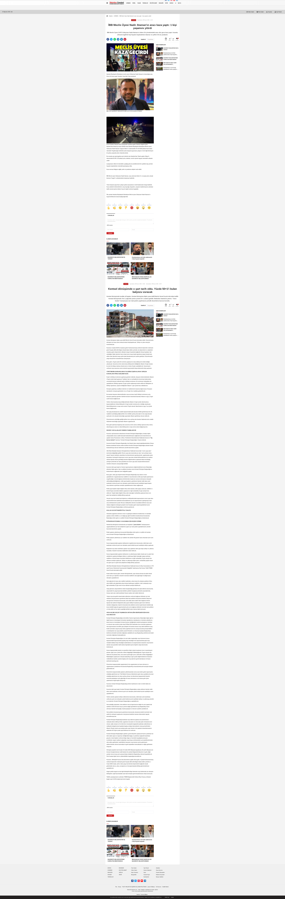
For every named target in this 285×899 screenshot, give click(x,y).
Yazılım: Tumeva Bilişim (142, 894)
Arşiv (145, 872)
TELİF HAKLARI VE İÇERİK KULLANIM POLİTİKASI (134, 886)
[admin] (145, 881)
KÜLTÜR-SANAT (153, 3)
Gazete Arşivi (147, 874)
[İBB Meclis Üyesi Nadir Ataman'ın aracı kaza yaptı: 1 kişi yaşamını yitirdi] (130, 57)
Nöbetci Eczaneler (160, 874)
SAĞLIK (171, 3)
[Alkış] (114, 205)
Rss (116, 886)
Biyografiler (133, 874)
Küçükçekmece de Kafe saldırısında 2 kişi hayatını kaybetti (142, 258)
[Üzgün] (149, 205)
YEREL (134, 3)
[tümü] (175, 3)
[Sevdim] (120, 205)
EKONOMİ (121, 868)
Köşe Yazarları (134, 872)
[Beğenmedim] (126, 205)
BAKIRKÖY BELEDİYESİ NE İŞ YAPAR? (116, 258)
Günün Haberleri (147, 870)
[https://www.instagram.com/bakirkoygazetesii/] (139, 881)
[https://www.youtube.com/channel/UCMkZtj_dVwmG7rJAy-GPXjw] (142, 881)
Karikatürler (146, 876)
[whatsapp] (114, 39)
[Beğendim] (109, 205)
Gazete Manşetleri (160, 872)
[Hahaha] (137, 205)
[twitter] (111, 39)
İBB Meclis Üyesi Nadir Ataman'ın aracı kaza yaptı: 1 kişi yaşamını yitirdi (135, 16)
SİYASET (110, 874)
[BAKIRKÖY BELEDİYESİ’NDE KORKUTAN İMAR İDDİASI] (118, 268)
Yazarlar (270, 11)
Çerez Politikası (151, 886)
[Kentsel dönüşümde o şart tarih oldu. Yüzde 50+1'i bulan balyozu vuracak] (130, 323)
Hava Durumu (159, 870)
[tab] (111, 215)
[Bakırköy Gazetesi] (116, 3)
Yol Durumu (158, 886)
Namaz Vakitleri (159, 876)
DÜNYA (109, 868)
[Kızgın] (132, 205)
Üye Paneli (279, 11)
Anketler (158, 868)
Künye (119, 886)
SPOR (166, 3)
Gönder (110, 233)
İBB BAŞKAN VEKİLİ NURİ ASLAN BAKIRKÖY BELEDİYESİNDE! (141, 277)
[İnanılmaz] (143, 205)
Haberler (111, 16)
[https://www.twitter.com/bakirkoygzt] (135, 881)
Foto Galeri (261, 11)
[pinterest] (125, 39)
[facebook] (108, 39)
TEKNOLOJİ (145, 3)
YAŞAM (139, 3)
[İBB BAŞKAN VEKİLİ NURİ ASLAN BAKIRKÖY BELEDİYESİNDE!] (142, 268)
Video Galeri (251, 11)
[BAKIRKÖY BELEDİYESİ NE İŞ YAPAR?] (118, 248)
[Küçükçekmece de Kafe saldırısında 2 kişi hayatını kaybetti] (142, 248)
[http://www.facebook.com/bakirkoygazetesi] (132, 881)
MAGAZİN (161, 3)
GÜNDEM (128, 3)
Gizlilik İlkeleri (165, 886)
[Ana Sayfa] (107, 16)
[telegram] (118, 39)
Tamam (172, 897)
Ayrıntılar (167, 897)
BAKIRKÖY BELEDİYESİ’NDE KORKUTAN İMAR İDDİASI (116, 277)
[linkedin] (121, 39)
